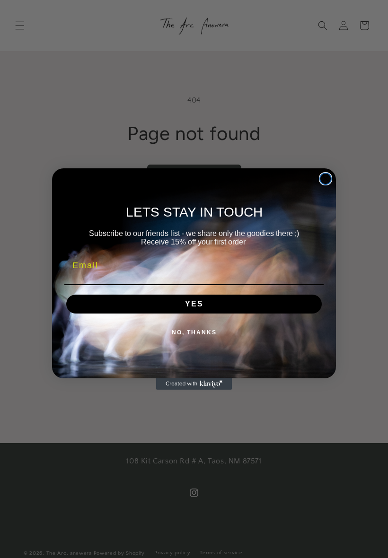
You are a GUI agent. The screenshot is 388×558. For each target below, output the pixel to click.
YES (194, 304)
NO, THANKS (194, 332)
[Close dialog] (325, 178)
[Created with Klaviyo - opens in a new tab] (194, 384)
